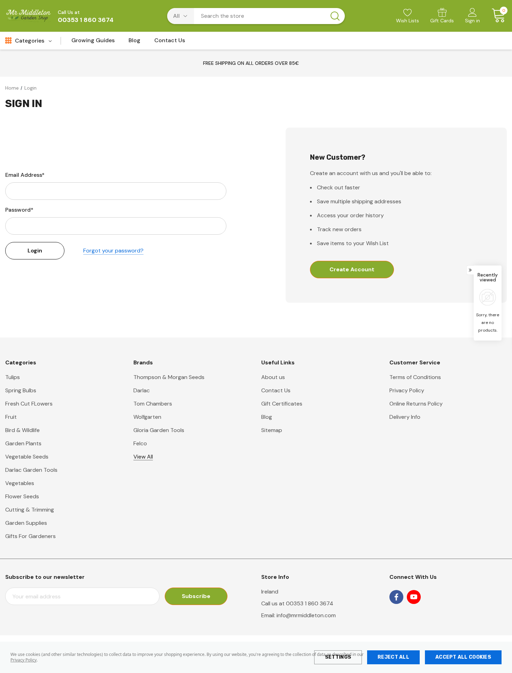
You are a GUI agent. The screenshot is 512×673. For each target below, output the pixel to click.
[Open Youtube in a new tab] (414, 597)
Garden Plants (23, 443)
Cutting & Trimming (29, 509)
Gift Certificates (281, 403)
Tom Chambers (152, 403)
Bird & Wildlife (22, 430)
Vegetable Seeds (26, 456)
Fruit (11, 417)
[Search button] (335, 16)
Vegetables (19, 483)
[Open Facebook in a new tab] (396, 597)
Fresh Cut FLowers (29, 403)
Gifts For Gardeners (30, 536)
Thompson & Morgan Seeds (168, 377)
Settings (338, 657)
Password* (19, 209)
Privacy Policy (23, 660)
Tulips (12, 377)
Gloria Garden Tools (158, 430)
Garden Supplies (26, 523)
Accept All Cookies (463, 657)
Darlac (141, 390)
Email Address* (25, 175)
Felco (140, 443)
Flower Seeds (22, 496)
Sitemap (271, 430)
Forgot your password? (113, 250)
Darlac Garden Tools (31, 470)
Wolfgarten (147, 417)
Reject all (393, 657)
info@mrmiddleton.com (306, 615)
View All (143, 456)
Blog (266, 417)
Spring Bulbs (20, 390)
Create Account (351, 269)
